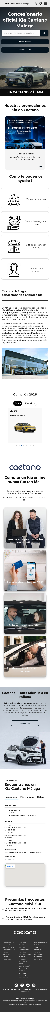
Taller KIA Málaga (40, 945)
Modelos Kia (7, 945)
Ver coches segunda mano (36, 222)
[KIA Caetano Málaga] (6, 3)
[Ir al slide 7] (28, 445)
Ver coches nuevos (36, 199)
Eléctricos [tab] (30, 403)
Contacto (37, 952)
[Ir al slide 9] (33, 445)
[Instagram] (22, 985)
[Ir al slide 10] (35, 445)
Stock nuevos (25, 42)
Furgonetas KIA (8, 959)
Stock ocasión (25, 50)
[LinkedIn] (33, 985)
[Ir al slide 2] (16, 445)
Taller (36, 947)
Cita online (25, 723)
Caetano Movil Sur (40, 942)
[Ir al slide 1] (14, 445)
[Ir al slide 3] (19, 445)
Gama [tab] (18, 403)
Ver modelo (25, 440)
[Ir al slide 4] (21, 445)
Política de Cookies (25, 954)
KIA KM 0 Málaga (9, 947)
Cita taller (37, 949)
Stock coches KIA (8, 942)
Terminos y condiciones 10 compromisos (23, 975)
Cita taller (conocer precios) (36, 246)
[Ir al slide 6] (26, 445)
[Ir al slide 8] (30, 445)
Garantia (22, 971)
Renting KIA (38, 959)
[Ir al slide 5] (23, 445)
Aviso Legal (22, 942)
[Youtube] (28, 985)
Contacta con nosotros (36, 270)
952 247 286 (10, 859)
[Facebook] (16, 985)
